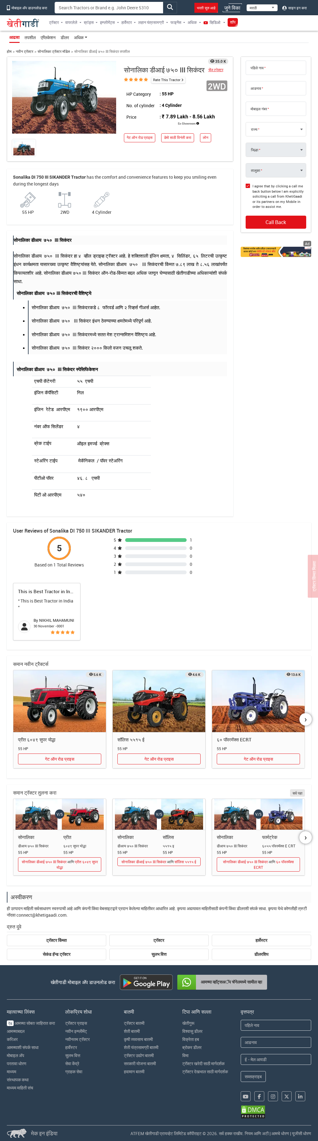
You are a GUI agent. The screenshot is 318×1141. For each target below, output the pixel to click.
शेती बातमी (132, 1031)
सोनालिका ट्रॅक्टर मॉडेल (54, 51)
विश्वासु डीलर (192, 1031)
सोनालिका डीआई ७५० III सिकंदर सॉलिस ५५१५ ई (158, 861)
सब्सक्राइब (253, 1076)
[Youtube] (246, 1096)
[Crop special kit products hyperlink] (276, 252)
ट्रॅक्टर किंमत (56, 940)
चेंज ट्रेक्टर (215, 69)
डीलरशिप (261, 954)
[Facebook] (259, 1096)
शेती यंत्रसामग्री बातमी (141, 1047)
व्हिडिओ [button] (215, 22)
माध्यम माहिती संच (20, 1088)
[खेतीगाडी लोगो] (23, 23)
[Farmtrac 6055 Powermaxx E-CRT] (258, 701)
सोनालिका (26, 837)
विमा (185, 1055)
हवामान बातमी (134, 1072)
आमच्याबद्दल (16, 1031)
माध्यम (11, 1072)
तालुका (255, 170)
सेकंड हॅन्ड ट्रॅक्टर (56, 954)
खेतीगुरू (188, 1023)
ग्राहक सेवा (73, 1072)
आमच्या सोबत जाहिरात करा (31, 1023)
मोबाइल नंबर (259, 109)
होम (9, 51)
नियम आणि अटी (257, 1133)
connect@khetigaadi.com (41, 915)
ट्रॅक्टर (158, 940)
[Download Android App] (146, 982)
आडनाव (256, 88)
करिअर (12, 1039)
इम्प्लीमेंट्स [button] (107, 22)
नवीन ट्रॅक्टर (24, 51)
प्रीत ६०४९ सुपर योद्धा (36, 739)
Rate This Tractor (166, 79)
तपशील (30, 37)
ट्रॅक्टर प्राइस (76, 1023)
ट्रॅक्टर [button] (54, 22)
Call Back (276, 222)
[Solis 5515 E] (159, 701)
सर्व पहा (297, 792)
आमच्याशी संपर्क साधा (23, 1047)
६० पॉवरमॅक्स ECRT (234, 739)
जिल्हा (254, 150)
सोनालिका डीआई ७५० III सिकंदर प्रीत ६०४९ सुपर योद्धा (60, 864)
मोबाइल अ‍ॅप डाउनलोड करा (29, 7)
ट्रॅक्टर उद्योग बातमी (139, 1055)
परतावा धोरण (16, 1063)
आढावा (14, 37)
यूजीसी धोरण (301, 1133)
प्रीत (67, 837)
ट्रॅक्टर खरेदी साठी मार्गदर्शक (203, 1063)
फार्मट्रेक (269, 837)
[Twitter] (287, 1096)
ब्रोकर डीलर (192, 1047)
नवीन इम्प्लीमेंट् (76, 1031)
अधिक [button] (192, 22)
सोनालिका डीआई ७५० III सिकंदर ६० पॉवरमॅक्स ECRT (258, 864)
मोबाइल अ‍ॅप (15, 1055)
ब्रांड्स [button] (89, 22)
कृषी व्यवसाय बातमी (138, 1039)
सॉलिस (168, 837)
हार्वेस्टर (261, 940)
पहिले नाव (257, 68)
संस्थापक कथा (18, 1080)
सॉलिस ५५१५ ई (130, 739)
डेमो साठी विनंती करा (177, 137)
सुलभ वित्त (159, 954)
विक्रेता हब (190, 1039)
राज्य (254, 129)
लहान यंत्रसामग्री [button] (151, 22)
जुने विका (232, 7)
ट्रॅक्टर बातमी (134, 1023)
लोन (205, 137)
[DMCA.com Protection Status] (253, 1112)
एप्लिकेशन (48, 37)
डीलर (65, 37)
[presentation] (305, 719)
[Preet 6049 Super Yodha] (59, 701)
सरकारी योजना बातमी (140, 1063)
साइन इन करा (297, 7)
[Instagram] (273, 1096)
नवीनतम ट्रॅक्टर (77, 1039)
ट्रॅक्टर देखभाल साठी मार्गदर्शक (205, 1072)
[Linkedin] (300, 1096)
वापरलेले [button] (71, 22)
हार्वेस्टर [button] (126, 22)
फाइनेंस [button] (175, 22)
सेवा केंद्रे (72, 1063)
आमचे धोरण (280, 1133)
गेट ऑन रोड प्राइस (139, 137)
